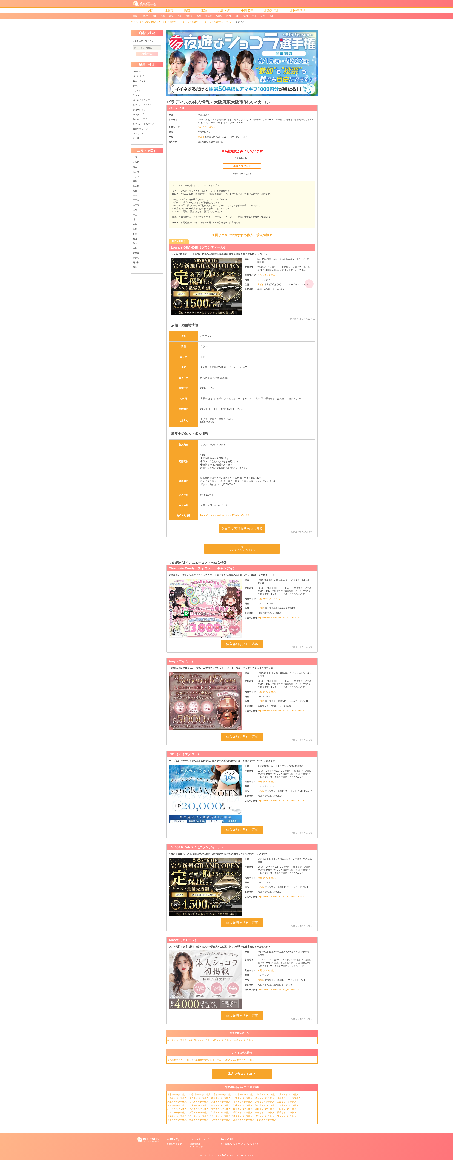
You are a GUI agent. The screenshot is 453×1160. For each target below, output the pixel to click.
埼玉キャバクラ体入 (267, 1094)
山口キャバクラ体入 (287, 1109)
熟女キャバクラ (140, 119)
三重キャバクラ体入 (243, 1098)
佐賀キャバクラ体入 (265, 1116)
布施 (135, 224)
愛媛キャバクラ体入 (199, 1120)
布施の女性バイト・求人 (179, 1060)
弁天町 (136, 258)
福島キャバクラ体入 (243, 1101)
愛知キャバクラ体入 (199, 1098)
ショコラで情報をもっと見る (242, 528)
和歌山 (189, 16)
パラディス (177, 108)
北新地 (145, 16)
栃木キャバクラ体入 (245, 1094)
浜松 (237, 16)
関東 (151, 10)
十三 (135, 214)
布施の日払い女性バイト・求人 (239, 1060)
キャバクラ (138, 71)
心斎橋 (136, 186)
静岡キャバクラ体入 (221, 1098)
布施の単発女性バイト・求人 (208, 1060)
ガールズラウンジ (141, 100)
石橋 (135, 248)
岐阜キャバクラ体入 (265, 1098)
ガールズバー (139, 76)
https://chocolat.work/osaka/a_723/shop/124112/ (281, 617)
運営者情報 (195, 1144)
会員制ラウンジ (140, 129)
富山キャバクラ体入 (265, 1109)
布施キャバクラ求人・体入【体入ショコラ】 (188, 1040)
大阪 (135, 16)
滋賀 (171, 16)
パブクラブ (138, 114)
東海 (204, 10)
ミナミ (136, 176)
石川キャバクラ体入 (177, 1109)
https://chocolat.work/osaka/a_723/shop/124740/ (281, 800)
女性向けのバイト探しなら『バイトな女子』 (242, 1144)
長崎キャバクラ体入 (287, 1112)
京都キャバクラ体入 (265, 1101)
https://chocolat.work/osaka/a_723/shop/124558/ (281, 896)
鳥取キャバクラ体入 (199, 1112)
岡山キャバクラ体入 (243, 1109)
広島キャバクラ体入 (199, 1109)
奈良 (180, 16)
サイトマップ (196, 1147)
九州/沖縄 (224, 10)
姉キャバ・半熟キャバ (143, 124)
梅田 (135, 167)
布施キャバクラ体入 (201, 22)
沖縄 (271, 16)
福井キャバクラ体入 (221, 1109)
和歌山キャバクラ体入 (266, 1105)
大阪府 (201, 137)
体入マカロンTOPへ (242, 1073)
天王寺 (136, 200)
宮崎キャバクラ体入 (221, 1120)
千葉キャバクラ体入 (223, 1094)
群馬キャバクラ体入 (177, 1098)
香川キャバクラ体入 (199, 1116)
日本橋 (136, 262)
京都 (163, 16)
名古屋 (219, 16)
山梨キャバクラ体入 (177, 1116)
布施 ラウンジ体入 (206, 127)
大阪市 (136, 162)
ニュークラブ (139, 81)
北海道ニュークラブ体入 (289, 1098)
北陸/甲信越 (297, 10)
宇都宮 (208, 16)
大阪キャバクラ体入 (179, 22)
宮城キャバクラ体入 (199, 1101)
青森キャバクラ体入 (289, 1105)
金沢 (262, 16)
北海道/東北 (271, 10)
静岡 (228, 16)
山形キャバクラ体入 (287, 1101)
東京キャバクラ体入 (177, 1094)
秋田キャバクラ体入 (199, 1105)
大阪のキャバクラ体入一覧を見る (242, 548)
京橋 (135, 191)
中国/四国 (247, 10)
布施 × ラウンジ (242, 165)
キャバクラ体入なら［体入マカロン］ (149, 22)
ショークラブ (139, 109)
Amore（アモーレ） (183, 940)
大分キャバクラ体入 (221, 1116)
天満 (135, 195)
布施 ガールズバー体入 (269, 599)
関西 (187, 10)
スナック (137, 90)
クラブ (136, 86)
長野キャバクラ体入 (243, 1112)
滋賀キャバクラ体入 (177, 1105)
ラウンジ (137, 95)
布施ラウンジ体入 (222, 22)
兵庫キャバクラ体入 (221, 1101)
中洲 (254, 16)
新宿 (199, 16)
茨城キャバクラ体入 (289, 1094)
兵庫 (154, 16)
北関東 (169, 10)
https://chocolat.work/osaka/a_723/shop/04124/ (224, 515)
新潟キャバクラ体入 (177, 1112)
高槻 (135, 234)
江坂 (135, 210)
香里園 (136, 253)
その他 (136, 138)
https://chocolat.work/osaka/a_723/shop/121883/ (281, 710)
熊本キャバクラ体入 (177, 1120)
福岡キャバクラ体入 (221, 1112)
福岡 (245, 16)
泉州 (135, 267)
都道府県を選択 (174, 1144)
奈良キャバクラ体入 (221, 1105)
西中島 (136, 205)
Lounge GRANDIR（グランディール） (197, 847)
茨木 (135, 243)
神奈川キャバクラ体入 (200, 1094)
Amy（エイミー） (182, 661)
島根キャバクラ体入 (265, 1112)
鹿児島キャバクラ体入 (244, 1120)
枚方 (135, 238)
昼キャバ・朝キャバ (142, 105)
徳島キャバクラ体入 (243, 1116)
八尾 (135, 229)
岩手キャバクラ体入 (243, 1105)
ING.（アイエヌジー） (187, 247)
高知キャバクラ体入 (287, 1116)
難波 (135, 181)
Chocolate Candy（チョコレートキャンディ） (202, 568)
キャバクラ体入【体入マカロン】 (222, 1155)
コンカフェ (138, 133)
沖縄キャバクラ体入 (267, 1120)
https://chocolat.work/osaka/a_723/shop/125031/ (281, 989)
